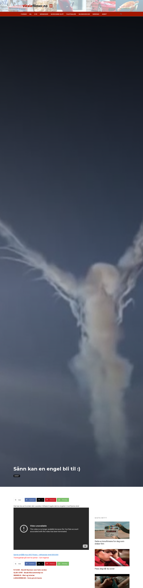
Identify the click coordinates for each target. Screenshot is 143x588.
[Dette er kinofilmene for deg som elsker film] (112, 530)
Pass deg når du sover (105, 569)
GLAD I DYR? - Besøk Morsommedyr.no (28, 573)
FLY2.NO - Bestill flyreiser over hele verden (30, 570)
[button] (121, 14)
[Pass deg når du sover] (112, 557)
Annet (16, 476)
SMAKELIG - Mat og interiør (24, 575)
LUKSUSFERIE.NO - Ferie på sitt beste (28, 578)
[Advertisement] (49, 493)
